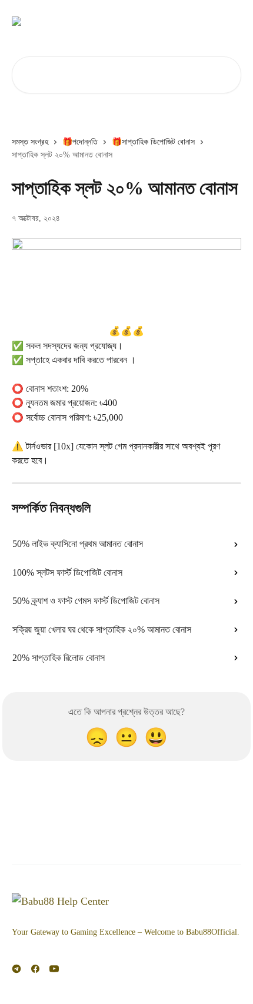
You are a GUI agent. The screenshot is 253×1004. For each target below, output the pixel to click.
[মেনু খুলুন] (230, 21)
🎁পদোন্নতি (80, 141)
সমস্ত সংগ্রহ (30, 141)
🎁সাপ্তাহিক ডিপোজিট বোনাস (153, 141)
